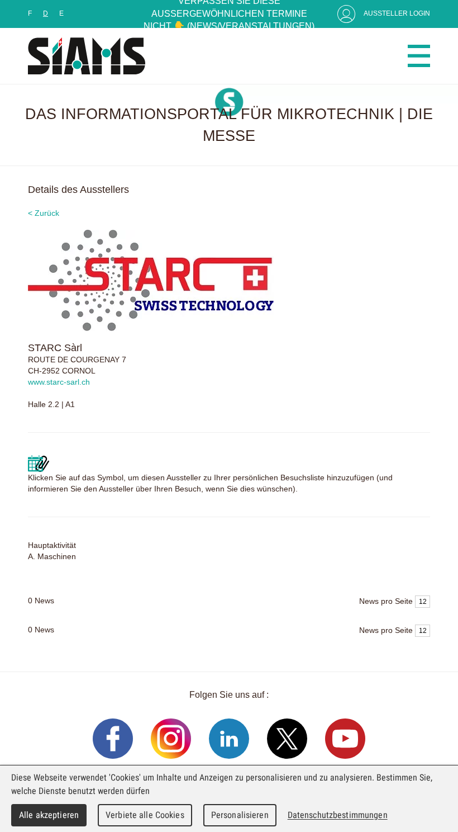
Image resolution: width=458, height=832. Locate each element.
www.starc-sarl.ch (59, 381)
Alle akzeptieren (49, 815)
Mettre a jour (38, 463)
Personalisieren (240, 815)
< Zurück (43, 213)
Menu (419, 56)
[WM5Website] (86, 55)
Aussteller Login (397, 13)
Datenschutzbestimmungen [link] (338, 815)
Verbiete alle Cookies (145, 815)
